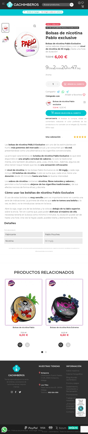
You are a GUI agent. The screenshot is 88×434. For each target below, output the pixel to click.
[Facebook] (15, 392)
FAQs (40, 431)
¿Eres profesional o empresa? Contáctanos (74, 406)
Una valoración (53, 137)
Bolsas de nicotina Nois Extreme (64, 327)
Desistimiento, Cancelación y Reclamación (72, 389)
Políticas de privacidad (19, 431)
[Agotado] (27, 344)
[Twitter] (20, 392)
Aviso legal (33, 431)
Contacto (70, 412)
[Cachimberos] (22, 5)
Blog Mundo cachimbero (71, 379)
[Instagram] (12, 392)
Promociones (71, 395)
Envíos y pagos (72, 383)
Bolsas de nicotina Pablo (23, 327)
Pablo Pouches (52, 234)
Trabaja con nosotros (71, 399)
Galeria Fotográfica (74, 374)
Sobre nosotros (72, 371)
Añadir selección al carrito (67, 113)
